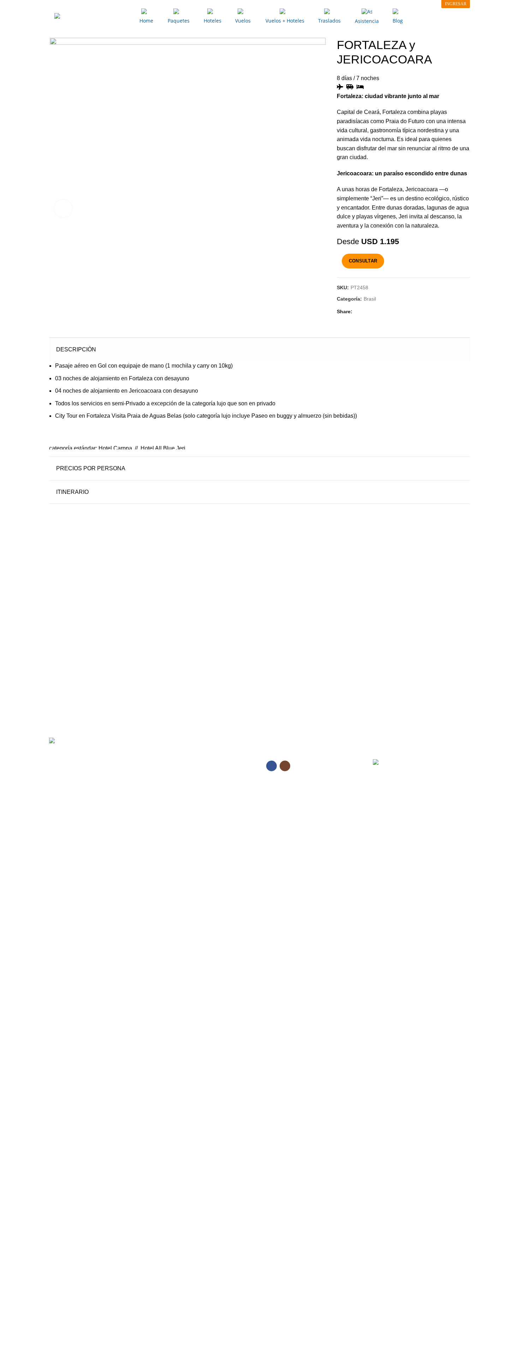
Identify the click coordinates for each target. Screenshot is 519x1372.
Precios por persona (90, 468)
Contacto (167, 783)
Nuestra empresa (176, 771)
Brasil (370, 299)
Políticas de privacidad (182, 795)
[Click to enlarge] (63, 208)
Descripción (76, 349)
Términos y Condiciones (184, 807)
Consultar (363, 261)
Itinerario (72, 492)
